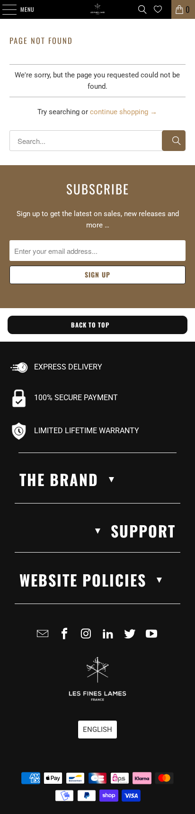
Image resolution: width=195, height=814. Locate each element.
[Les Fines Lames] (97, 9)
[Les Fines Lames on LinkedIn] (109, 637)
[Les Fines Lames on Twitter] (131, 637)
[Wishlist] (158, 9)
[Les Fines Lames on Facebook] (66, 637)
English (97, 729)
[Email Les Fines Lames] (44, 637)
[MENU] (4, 9)
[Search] (142, 9)
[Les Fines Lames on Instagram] (88, 637)
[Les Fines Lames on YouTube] (153, 637)
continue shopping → (123, 112)
